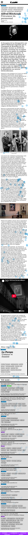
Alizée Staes (14, 424)
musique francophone (13, 522)
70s (2, 422)
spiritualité (4, 7)
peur (10, 436)
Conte (21, 389)
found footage (5, 420)
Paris (19, 405)
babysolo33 (4, 524)
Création (12, 434)
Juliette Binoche (5, 405)
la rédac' (3, 518)
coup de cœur (20, 518)
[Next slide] (26, 363)
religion (9, 473)
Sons (3, 432)
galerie (3, 434)
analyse (3, 507)
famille (9, 460)
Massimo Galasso (15, 528)
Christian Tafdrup (16, 460)
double (24, 405)
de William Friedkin (14, 98)
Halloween (7, 422)
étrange (3, 389)
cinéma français (5, 364)
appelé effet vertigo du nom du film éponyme (13, 173)
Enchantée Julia (5, 526)
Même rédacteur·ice (8, 347)
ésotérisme (18, 11)
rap (18, 520)
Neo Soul (3, 522)
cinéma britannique (12, 507)
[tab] (12, 376)
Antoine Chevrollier (16, 370)
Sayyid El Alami (5, 370)
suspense (14, 495)
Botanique (12, 524)
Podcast (20, 436)
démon (22, 420)
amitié (21, 364)
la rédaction (14, 533)
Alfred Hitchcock (18, 9)
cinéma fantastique (12, 418)
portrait (20, 505)
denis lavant (21, 403)
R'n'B (21, 520)
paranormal (10, 11)
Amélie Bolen (13, 486)
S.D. (3, 21)
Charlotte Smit (14, 464)
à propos (4, 533)
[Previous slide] (1, 363)
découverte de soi (11, 520)
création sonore (19, 434)
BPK (7, 434)
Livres (10, 385)
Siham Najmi (11, 497)
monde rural (18, 366)
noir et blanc (15, 389)
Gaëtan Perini (13, 477)
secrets (8, 368)
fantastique (11, 388)
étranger (3, 462)
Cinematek (4, 9)
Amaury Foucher (5, 371)
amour (3, 366)
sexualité (14, 473)
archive (9, 389)
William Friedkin (5, 475)
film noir (3, 11)
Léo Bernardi (12, 409)
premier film (14, 368)
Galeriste (13, 438)
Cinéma (4, 5)
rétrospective (12, 7)
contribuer (23, 533)
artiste (3, 407)
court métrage (5, 391)
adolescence (14, 364)
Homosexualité (10, 366)
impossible (4, 436)
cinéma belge (19, 388)
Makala (13, 526)
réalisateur (20, 7)
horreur (10, 9)
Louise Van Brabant (13, 393)
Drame (3, 368)
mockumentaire (14, 420)
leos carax (4, 403)
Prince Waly (19, 524)
